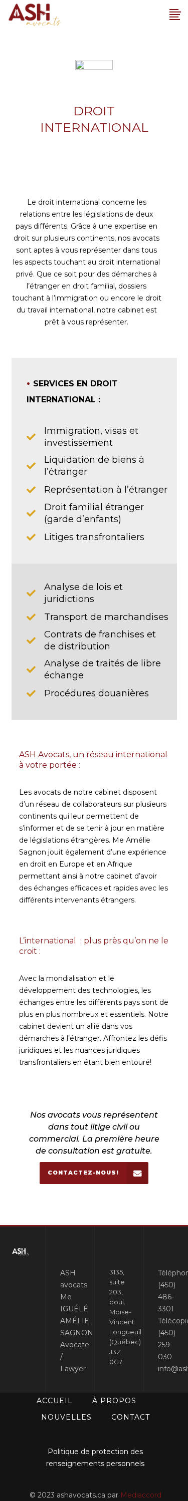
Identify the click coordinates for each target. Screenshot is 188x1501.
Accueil (55, 1400)
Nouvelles (66, 1417)
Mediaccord (140, 1495)
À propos (114, 1400)
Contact (130, 1417)
